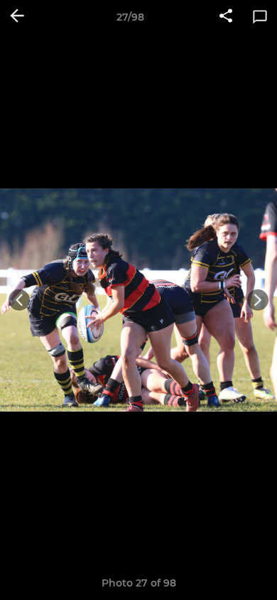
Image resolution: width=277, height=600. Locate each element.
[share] (225, 17)
